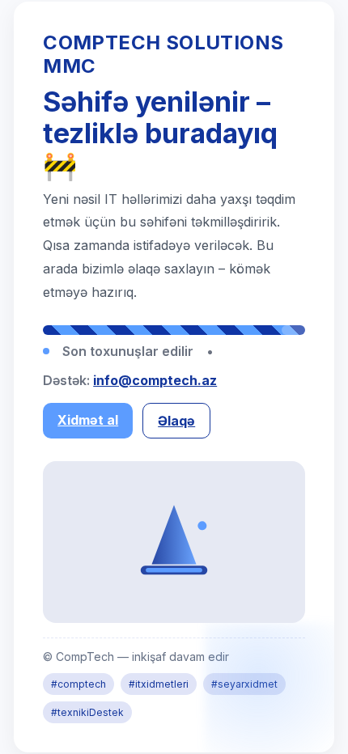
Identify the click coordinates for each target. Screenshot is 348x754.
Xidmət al (87, 420)
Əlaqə (176, 421)
